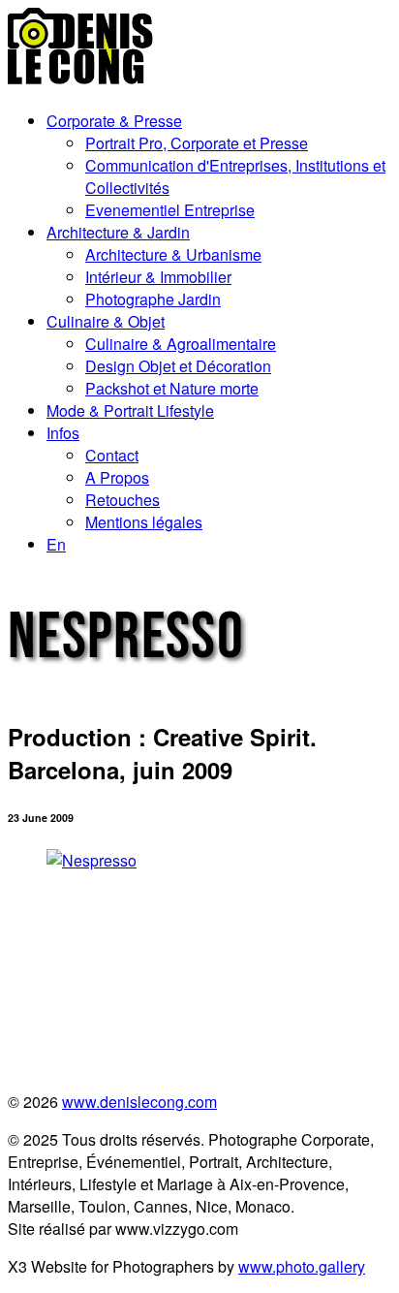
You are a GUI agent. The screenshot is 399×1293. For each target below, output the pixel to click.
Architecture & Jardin (118, 232)
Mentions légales (143, 522)
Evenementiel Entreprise (170, 210)
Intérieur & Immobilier (158, 277)
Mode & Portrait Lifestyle (130, 410)
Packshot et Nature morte (172, 388)
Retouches (122, 500)
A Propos (117, 477)
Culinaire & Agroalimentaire (180, 343)
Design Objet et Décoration (178, 366)
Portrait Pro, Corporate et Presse (196, 143)
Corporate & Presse (114, 121)
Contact (111, 455)
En (56, 544)
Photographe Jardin (153, 299)
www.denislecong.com (139, 1101)
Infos (62, 433)
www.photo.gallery (301, 1266)
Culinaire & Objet (105, 321)
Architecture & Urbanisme (173, 254)
